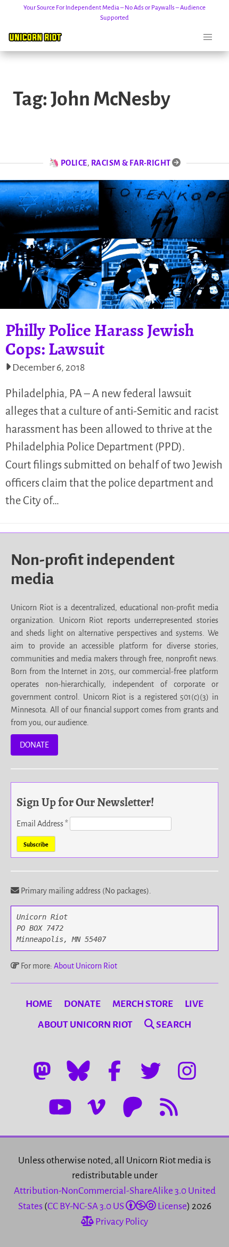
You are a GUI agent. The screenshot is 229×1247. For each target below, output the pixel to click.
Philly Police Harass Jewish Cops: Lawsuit (99, 339)
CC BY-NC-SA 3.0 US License (117, 1206)
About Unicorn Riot (85, 966)
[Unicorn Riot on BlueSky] (78, 1071)
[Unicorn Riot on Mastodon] (42, 1071)
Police (74, 163)
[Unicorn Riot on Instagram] (187, 1071)
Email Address (42, 823)
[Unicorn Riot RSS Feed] (169, 1107)
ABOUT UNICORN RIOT (85, 1025)
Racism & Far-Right (131, 163)
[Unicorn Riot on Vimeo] (96, 1107)
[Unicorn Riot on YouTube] (60, 1107)
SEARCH (172, 1025)
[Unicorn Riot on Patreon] (132, 1107)
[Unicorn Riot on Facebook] (114, 1071)
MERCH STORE (142, 1004)
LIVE (194, 1004)
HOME (39, 1004)
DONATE (34, 745)
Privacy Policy (121, 1222)
